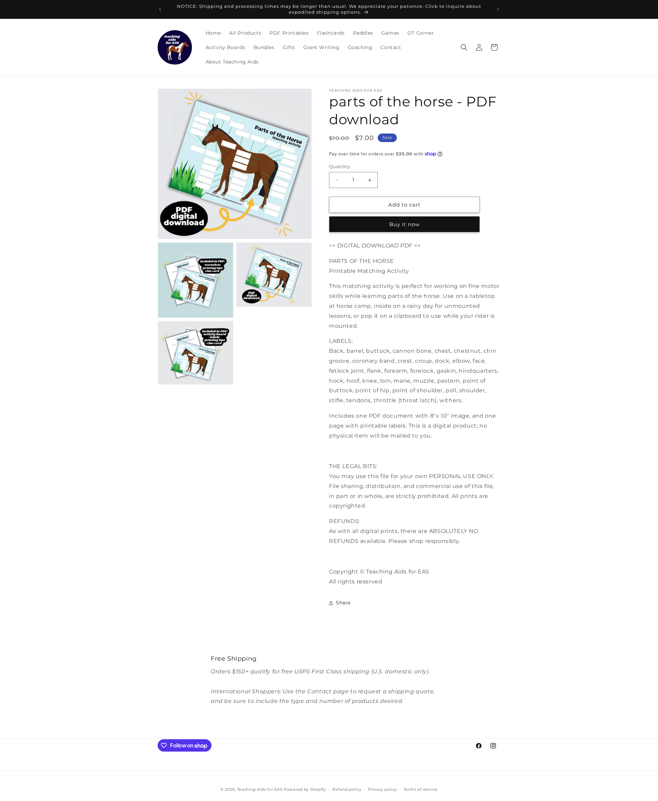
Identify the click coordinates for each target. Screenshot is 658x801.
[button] (464, 47)
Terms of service (421, 789)
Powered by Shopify (305, 789)
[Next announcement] (497, 9)
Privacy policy (382, 789)
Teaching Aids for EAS (260, 789)
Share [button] (343, 603)
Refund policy (346, 789)
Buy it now (404, 224)
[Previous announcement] (160, 9)
